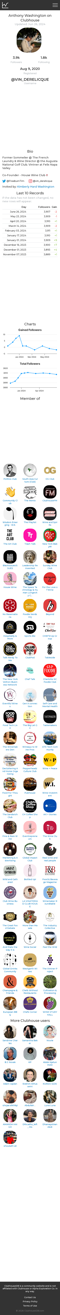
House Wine (10, 587)
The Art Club (10, 544)
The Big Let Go (30, 726)
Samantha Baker (30, 1042)
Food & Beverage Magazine (50, 880)
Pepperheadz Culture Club (30, 770)
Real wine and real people (49, 859)
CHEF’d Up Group (50, 637)
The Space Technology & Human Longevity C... (30, 591)
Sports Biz (29, 636)
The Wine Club (50, 837)
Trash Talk (30, 544)
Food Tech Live (10, 726)
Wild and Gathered (10, 880)
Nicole (50, 1040)
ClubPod (30, 657)
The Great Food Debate (10, 927)
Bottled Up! (30, 879)
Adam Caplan (10, 1083)
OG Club (50, 479)
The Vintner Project (49, 970)
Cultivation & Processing (50, 992)
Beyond (50, 614)
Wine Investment (49, 794)
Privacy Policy (30, 1301)
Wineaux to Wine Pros (29, 748)
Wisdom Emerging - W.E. (10, 523)
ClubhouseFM (50, 500)
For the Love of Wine (50, 588)
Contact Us (30, 1297)
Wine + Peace (50, 768)
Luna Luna (49, 1105)
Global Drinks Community (10, 970)
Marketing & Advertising (10, 859)
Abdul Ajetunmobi (50, 1063)
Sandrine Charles (10, 1042)
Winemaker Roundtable (50, 902)
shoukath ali (10, 1146)
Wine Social (30, 947)
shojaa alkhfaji (10, 1105)
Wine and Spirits (49, 523)
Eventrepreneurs (30, 837)
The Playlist (30, 522)
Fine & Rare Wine (10, 837)
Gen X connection (30, 705)
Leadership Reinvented (30, 567)
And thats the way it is (10, 948)
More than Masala (30, 927)
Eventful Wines (10, 705)
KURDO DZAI (50, 1083)
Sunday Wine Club (50, 567)
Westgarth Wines (30, 970)
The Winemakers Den (10, 748)
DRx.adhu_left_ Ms (30, 1125)
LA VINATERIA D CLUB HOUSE (30, 904)
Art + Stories (50, 814)
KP (29, 1062)
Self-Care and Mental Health (50, 705)
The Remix (30, 500)
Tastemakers (50, 725)
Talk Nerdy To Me (10, 659)
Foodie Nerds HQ (30, 615)
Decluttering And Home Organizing (10, 771)
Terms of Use (30, 1305)
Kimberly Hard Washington (35, 186)
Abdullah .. (30, 1105)
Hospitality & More (10, 637)
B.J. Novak (10, 1062)
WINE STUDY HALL (50, 1013)
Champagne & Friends (10, 992)
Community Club (10, 502)
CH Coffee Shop (30, 816)
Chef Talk (30, 679)
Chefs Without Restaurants (30, 992)
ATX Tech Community (50, 748)
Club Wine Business (10, 902)
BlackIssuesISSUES (10, 567)
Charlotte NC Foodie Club (50, 680)
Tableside (50, 657)
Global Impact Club (30, 859)
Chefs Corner (30, 1012)
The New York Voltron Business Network (10, 682)
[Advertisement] (30, 119)
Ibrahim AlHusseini (29, 1085)
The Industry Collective (50, 927)
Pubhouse (29, 793)
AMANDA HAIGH (10, 1125)
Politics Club (10, 479)
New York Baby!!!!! (49, 545)
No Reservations (10, 615)
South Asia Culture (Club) (30, 480)
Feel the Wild (50, 947)
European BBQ (10, 1013)
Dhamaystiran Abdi (50, 1125)
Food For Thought (10, 794)
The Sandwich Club (10, 816)
